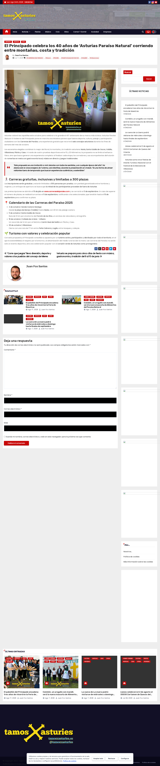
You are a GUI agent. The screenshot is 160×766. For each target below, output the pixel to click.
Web (6, 423)
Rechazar (111, 758)
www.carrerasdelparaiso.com (57, 191)
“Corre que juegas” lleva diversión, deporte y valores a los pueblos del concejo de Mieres (27, 255)
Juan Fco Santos (21, 55)
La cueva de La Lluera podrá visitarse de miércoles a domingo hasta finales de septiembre (41, 324)
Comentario (10, 350)
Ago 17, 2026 (33, 309)
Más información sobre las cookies (138, 562)
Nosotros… (127, 551)
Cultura (29, 297)
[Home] (7, 32)
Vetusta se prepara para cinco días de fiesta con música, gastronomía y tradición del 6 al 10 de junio (85, 255)
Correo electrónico (13, 409)
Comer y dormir (79, 32)
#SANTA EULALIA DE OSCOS (70, 58)
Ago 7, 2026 (91, 309)
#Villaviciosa (94, 58)
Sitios (66, 32)
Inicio (15, 32)
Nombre (8, 395)
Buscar (128, 72)
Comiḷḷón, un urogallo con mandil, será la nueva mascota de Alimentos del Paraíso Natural (100, 305)
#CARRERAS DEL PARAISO (35, 58)
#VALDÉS (84, 58)
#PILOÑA (56, 58)
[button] (143, 32)
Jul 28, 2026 (127, 698)
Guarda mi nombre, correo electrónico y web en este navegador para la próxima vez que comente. (48, 436)
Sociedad (95, 32)
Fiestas (38, 32)
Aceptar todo (98, 758)
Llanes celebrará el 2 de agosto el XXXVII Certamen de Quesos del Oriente (138, 149)
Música (48, 32)
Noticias (25, 32)
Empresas (107, 32)
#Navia (48, 58)
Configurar (125, 758)
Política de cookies (131, 556)
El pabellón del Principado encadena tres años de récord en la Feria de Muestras (42, 305)
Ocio (58, 32)
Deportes (8, 42)
